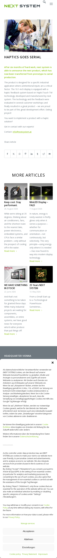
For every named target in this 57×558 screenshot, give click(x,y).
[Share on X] (13, 154)
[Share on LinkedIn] (31, 154)
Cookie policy (15, 554)
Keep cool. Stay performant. (12, 204)
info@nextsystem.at (22, 131)
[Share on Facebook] (7, 154)
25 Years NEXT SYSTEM (37, 287)
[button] (52, 362)
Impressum (43, 554)
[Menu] (51, 6)
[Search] (43, 6)
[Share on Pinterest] (25, 154)
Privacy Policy (14, 517)
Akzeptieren (28, 531)
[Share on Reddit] (43, 154)
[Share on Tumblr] (37, 154)
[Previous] (8, 241)
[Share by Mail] (50, 154)
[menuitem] (43, 6)
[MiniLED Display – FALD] (41, 191)
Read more (9, 251)
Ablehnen (28, 539)
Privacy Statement (29, 554)
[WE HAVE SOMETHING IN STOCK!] (15, 274)
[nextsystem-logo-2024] (23, 6)
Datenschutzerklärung (29, 436)
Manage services (28, 523)
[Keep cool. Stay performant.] (15, 191)
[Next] (48, 241)
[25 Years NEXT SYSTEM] (41, 274)
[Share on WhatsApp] (20, 154)
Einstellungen (28, 547)
